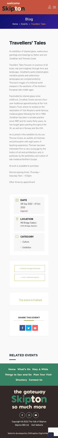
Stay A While (40, 369)
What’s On (23, 369)
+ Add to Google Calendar (29, 268)
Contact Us (35, 380)
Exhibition (27, 247)
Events (24, 24)
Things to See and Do (18, 374)
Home (15, 24)
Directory (21, 380)
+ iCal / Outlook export (30, 277)
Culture (26, 242)
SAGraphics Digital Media (39, 433)
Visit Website (37, 425)
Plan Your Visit (43, 374)
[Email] (35, 328)
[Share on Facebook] (22, 328)
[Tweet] (29, 328)
